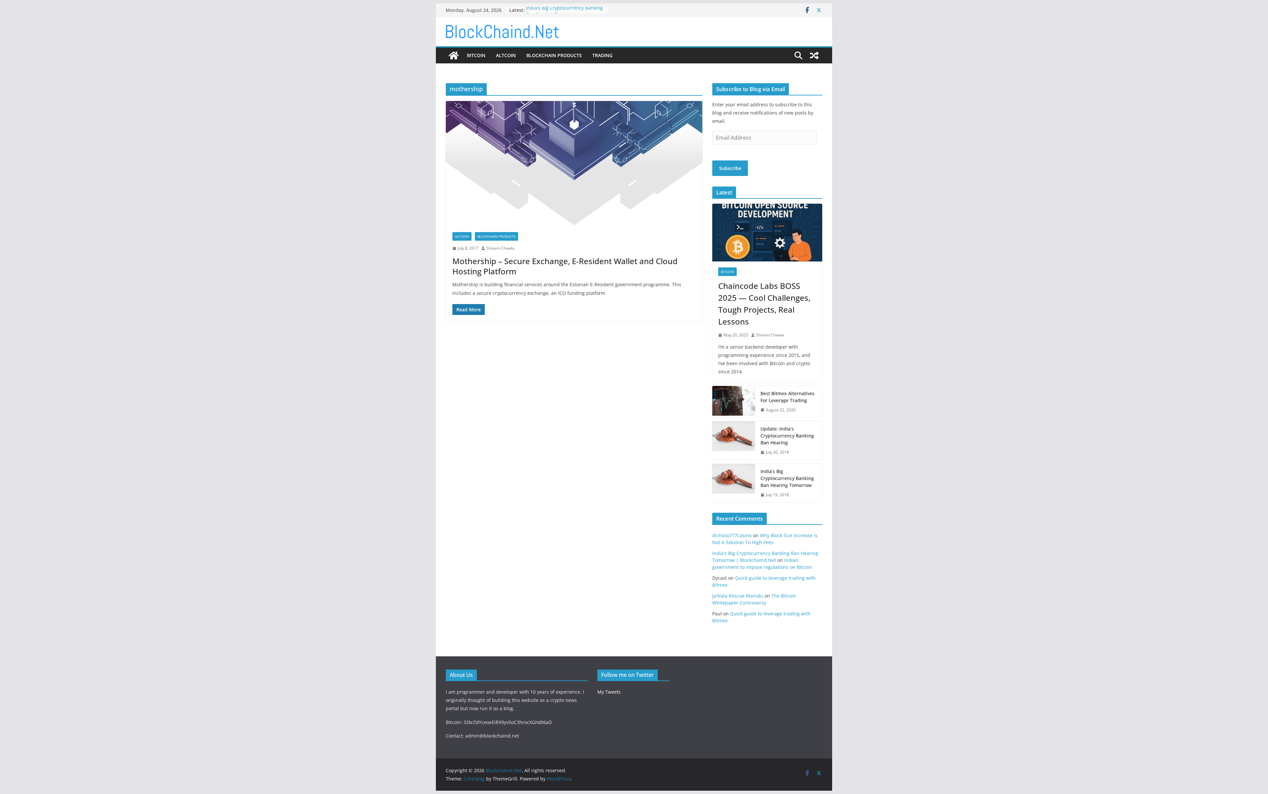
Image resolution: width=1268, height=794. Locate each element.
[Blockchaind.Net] (454, 55)
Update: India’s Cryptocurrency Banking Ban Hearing (787, 436)
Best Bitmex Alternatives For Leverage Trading (787, 396)
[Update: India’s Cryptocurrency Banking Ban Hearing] (733, 440)
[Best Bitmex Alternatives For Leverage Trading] (733, 402)
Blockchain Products (554, 55)
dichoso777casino (732, 535)
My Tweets (609, 692)
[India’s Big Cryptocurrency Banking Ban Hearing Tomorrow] (733, 483)
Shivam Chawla (500, 248)
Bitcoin (476, 55)
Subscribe (730, 168)
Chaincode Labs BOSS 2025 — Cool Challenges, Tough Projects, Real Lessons (764, 303)
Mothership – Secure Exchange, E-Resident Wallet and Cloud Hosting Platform (565, 266)
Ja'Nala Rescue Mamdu (737, 596)
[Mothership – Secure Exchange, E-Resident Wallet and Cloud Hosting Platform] (574, 163)
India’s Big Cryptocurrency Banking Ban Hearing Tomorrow (564, 13)
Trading (602, 55)
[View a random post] (814, 55)
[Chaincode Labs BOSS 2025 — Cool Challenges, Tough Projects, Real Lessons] (767, 232)
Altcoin (506, 55)
